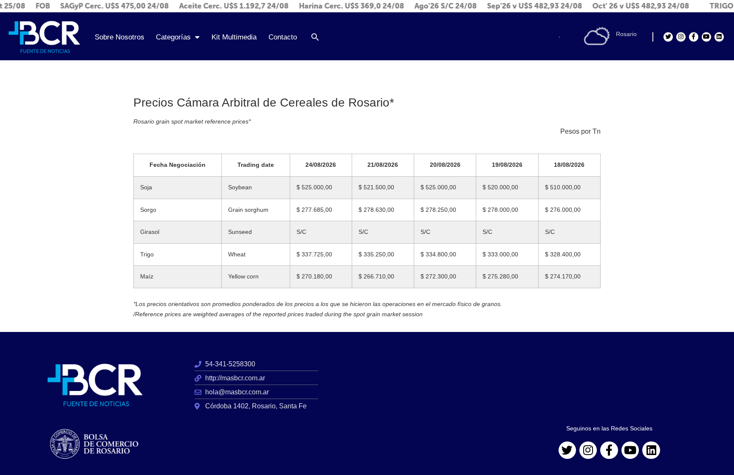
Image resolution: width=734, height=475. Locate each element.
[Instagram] (681, 37)
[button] (315, 37)
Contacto (282, 37)
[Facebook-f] (693, 37)
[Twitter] (668, 37)
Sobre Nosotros (119, 37)
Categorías (173, 37)
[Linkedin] (719, 37)
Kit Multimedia (234, 37)
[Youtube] (706, 37)
